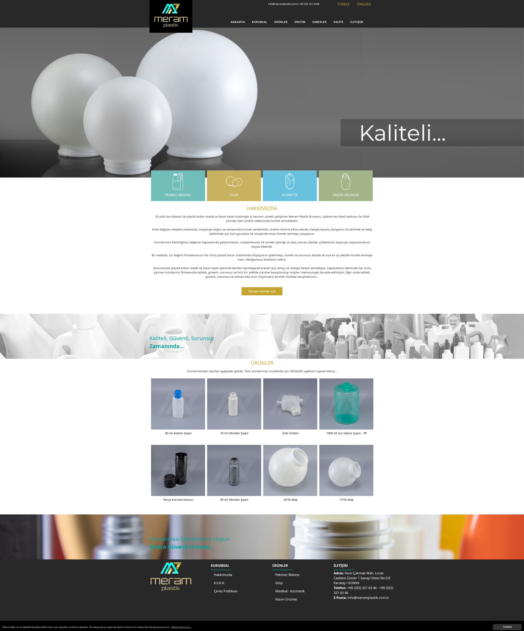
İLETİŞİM (356, 22)
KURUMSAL (259, 22)
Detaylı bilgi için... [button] (181, 627)
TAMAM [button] (507, 627)
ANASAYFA (238, 22)
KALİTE (338, 22)
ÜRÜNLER (281, 22)
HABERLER (319, 22)
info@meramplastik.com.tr (283, 4)
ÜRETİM (300, 22)
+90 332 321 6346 (309, 4)
